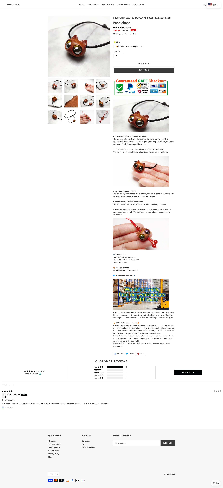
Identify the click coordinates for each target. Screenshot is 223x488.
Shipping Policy (54, 447)
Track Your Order (88, 447)
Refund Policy (53, 451)
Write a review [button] (188, 372)
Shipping (116, 34)
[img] (7, 391)
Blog (50, 457)
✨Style (117, 42)
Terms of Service (54, 444)
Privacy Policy (53, 454)
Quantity (117, 51)
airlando (13, 4)
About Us (51, 441)
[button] (118, 28)
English (53, 474)
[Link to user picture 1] (7, 412)
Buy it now (144, 70)
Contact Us (86, 441)
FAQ (83, 444)
